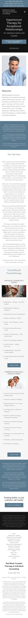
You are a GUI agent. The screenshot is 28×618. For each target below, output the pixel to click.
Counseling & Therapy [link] (14, 535)
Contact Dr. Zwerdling (14, 505)
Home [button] (14, 533)
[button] (24, 11)
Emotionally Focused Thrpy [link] (14, 550)
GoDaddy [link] (13, 614)
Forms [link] (14, 558)
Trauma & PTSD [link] (14, 542)
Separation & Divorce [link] (14, 540)
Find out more (14, 365)
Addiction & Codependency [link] (14, 544)
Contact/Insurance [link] (14, 556)
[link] (10, 13)
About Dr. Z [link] (14, 552)
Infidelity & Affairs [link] (14, 548)
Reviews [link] (14, 554)
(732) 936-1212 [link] (14, 48)
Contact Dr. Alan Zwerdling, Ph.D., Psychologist (14, 41)
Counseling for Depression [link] (14, 537)
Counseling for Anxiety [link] (14, 539)
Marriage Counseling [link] (14, 546)
